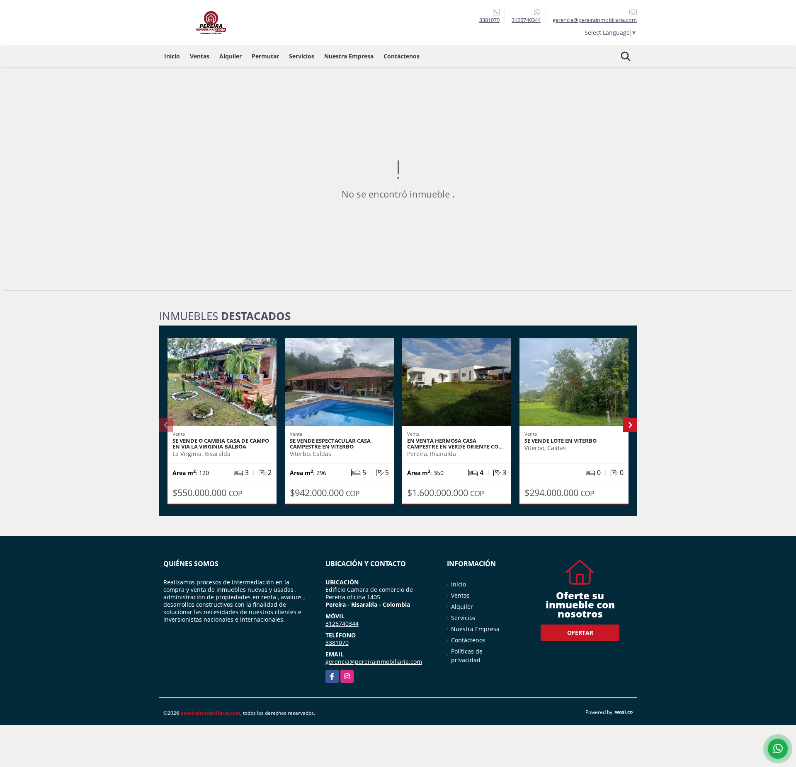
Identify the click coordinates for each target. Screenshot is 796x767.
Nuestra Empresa (349, 56)
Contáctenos (401, 56)
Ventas (199, 56)
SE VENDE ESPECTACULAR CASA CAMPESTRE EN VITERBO (330, 443)
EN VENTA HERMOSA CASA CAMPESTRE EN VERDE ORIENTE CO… (455, 443)
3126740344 (526, 20)
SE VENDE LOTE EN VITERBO (560, 441)
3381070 (489, 20)
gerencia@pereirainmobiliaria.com (373, 662)
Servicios (301, 56)
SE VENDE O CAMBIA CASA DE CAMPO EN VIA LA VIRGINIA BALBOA (220, 443)
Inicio (172, 56)
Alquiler (230, 56)
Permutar (265, 56)
